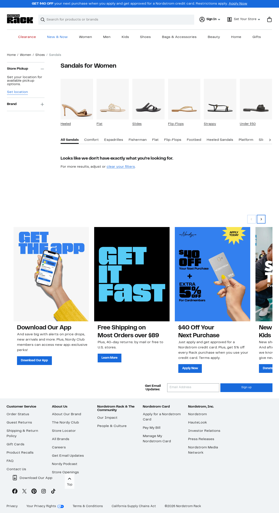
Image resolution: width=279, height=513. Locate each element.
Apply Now (238, 3)
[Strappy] (220, 99)
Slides (137, 124)
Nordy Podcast (64, 464)
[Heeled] (77, 99)
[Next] (270, 139)
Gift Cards (15, 444)
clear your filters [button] (121, 166)
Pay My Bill (151, 427)
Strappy (210, 124)
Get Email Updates (68, 455)
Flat (99, 124)
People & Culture (112, 426)
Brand (12, 104)
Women (85, 37)
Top (69, 484)
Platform (246, 139)
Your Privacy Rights (41, 506)
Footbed (194, 139)
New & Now (57, 37)
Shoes (145, 37)
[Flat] (113, 99)
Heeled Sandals (220, 139)
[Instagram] (43, 492)
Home (236, 37)
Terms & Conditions (88, 506)
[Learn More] (132, 274)
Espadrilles (113, 139)
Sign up (246, 387)
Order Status (18, 414)
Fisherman (138, 139)
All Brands (60, 439)
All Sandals (70, 139)
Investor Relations (204, 430)
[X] (24, 492)
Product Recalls (20, 452)
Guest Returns (19, 422)
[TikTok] (53, 492)
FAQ (10, 461)
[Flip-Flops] (184, 99)
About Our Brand (66, 414)
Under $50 (248, 124)
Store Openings (65, 472)
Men (107, 37)
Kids (125, 37)
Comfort (91, 139)
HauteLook (197, 422)
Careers (59, 447)
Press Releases (201, 439)
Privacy (12, 506)
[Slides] (148, 99)
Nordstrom (197, 414)
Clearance (27, 37)
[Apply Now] (212, 274)
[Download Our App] (51, 274)
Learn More (109, 357)
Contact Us (16, 469)
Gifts (256, 37)
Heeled (66, 124)
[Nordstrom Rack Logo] (20, 18)
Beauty (214, 37)
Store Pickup (17, 69)
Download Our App (34, 360)
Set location (17, 92)
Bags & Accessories (179, 37)
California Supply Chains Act (134, 506)
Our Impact (107, 417)
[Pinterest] (34, 492)
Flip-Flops (176, 124)
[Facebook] (14, 492)
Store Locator (64, 430)
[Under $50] (256, 99)
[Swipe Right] (261, 219)
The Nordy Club (65, 422)
